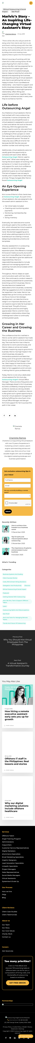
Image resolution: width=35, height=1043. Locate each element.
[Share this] (4, 415)
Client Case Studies (9, 912)
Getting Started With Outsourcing (14, 597)
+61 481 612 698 (23, 1020)
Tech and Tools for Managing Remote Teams (15, 618)
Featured (6, 593)
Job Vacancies (7, 951)
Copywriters (6, 845)
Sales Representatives (10, 872)
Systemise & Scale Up (10, 881)
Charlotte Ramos (10, 34)
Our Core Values (8, 931)
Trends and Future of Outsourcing (14, 623)
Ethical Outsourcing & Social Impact (14, 589)
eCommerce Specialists (11, 854)
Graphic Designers (9, 860)
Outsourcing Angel (9, 157)
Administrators (8, 842)
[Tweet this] (10, 415)
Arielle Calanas (10, 725)
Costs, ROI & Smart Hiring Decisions (14, 582)
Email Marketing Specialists (13, 857)
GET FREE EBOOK (17, 983)
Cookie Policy (17, 1027)
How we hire (7, 891)
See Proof (15, 12)
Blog (4, 897)
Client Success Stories (10, 578)
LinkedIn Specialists (10, 866)
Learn (5, 606)
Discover (27, 585)
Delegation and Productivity (12, 585)
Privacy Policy (7, 1027)
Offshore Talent (8, 836)
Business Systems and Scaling (13, 574)
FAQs (4, 894)
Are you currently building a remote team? (16, 491)
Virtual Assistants (9, 878)
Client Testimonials (9, 915)
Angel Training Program (11, 839)
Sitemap (21, 1029)
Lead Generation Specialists (13, 863)
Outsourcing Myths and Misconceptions (16, 610)
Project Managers (9, 869)
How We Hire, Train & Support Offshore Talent (15, 601)
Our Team (6, 925)
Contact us (6, 937)
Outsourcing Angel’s (10, 379)
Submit (8, 511)
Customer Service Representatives (15, 848)
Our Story (6, 928)
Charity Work (7, 934)
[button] (31, 3)
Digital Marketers (8, 851)
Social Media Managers (11, 875)
